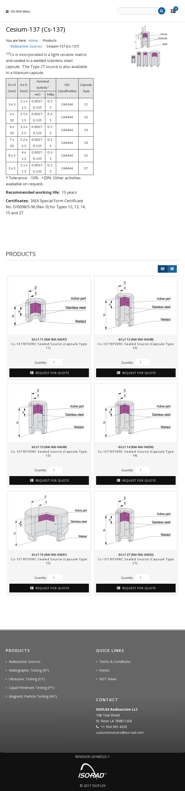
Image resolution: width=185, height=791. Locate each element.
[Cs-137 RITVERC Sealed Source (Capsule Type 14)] (136, 413)
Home (33, 40)
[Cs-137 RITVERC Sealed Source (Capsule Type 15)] (49, 521)
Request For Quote (52, 373)
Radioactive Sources (26, 46)
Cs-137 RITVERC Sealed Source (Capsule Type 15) (49, 561)
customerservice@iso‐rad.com (120, 732)
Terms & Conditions (115, 661)
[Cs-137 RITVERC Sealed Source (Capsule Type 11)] (49, 305)
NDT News (108, 679)
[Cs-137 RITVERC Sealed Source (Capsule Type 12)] (136, 305)
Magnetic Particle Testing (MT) (33, 696)
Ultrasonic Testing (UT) (27, 679)
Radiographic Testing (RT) (29, 670)
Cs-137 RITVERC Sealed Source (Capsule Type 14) (136, 453)
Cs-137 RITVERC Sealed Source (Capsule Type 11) (49, 346)
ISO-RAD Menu (20, 11)
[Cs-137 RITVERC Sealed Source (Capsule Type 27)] (136, 521)
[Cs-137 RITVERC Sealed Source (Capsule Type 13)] (49, 413)
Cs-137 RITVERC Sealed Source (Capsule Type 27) (136, 561)
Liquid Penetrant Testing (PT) (31, 687)
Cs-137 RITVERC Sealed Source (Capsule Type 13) (49, 453)
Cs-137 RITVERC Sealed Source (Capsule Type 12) (136, 346)
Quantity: (40, 363)
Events (104, 670)
